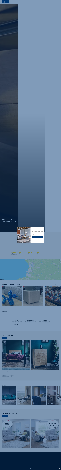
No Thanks (37, 239)
